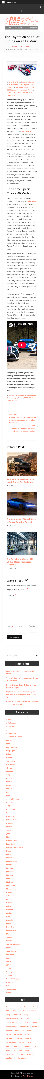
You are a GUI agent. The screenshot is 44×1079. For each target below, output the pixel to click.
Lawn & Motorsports (14, 847)
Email (21, 627)
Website (32, 626)
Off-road (28, 1038)
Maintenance (11, 861)
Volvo (8, 993)
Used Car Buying (13, 979)
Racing (9, 913)
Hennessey (10, 809)
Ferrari (9, 789)
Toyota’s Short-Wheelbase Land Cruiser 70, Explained (20, 480)
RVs (7, 934)
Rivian (8, 923)
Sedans (9, 941)
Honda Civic (24, 1027)
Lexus (8, 851)
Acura (8, 719)
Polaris (9, 903)
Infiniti (9, 827)
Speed (13, 90)
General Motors (12, 799)
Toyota (9, 87)
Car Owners (11, 764)
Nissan (9, 892)
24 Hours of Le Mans (23, 87)
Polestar (9, 906)
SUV (7, 965)
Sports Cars (28, 85)
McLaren (9, 868)
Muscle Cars (11, 889)
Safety (9, 937)
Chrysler (9, 771)
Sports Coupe (22, 90)
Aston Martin (11, 726)
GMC (8, 806)
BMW (8, 744)
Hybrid (34, 1027)
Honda (9, 813)
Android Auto (11, 1007)
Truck (22, 1054)
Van (7, 986)
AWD (7, 1011)
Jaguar (9, 830)
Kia (7, 837)
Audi (8, 730)
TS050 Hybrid (23, 93)
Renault (9, 920)
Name (10, 627)
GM (21, 1023)
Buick (8, 754)
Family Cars (11, 785)
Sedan (29, 1042)
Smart (8, 948)
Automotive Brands (14, 737)
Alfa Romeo (11, 723)
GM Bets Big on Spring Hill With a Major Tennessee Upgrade (20, 562)
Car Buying (10, 761)
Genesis (9, 802)
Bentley (9, 740)
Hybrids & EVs (11, 816)
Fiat (7, 792)
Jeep (8, 834)
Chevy (8, 1015)
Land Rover (10, 844)
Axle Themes (28, 1076)
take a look (32, 201)
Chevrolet (10, 768)
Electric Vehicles (12, 1019)
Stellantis (10, 955)
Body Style (10, 751)
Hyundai (9, 823)
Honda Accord (11, 1027)
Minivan (9, 882)
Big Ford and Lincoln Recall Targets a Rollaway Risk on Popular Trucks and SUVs (21, 694)
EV (22, 1019)
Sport (8, 1046)
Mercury (9, 875)
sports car (17, 1046)
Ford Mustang (11, 1023)
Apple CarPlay (24, 1007)
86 (33, 87)
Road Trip (10, 927)
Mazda (9, 865)
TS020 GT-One (12, 93)
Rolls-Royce (11, 930)
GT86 (9, 90)
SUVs (8, 1050)
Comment (11, 595)
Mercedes (10, 871)
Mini (8, 878)
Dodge (9, 778)
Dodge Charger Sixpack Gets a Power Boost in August (21, 520)
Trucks (9, 975)
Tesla (8, 968)
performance (11, 1042)
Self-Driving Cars (13, 944)
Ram (8, 917)
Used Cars (10, 982)
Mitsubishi (10, 885)
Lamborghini (11, 840)
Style (8, 958)
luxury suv (18, 1034)
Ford (8, 795)
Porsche (9, 910)
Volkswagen (11, 989)
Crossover (17, 1015)
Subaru (9, 961)
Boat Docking (11, 747)
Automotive (13, 85)
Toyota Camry (11, 1054)
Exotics (9, 782)
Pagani (9, 899)
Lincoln (9, 854)
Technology (17, 1050)
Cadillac (9, 757)
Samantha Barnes (28, 82)
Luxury (9, 858)
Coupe (21, 85)
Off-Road (10, 896)
